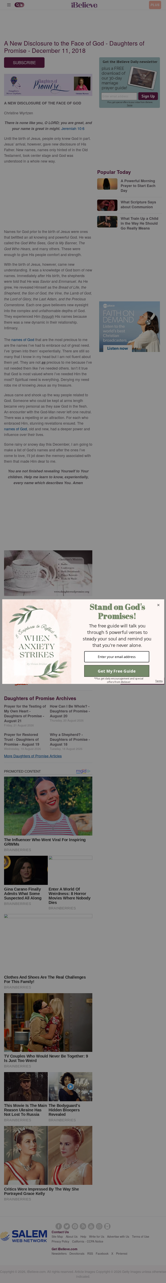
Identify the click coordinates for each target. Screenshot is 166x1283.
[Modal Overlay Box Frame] (83, 641)
